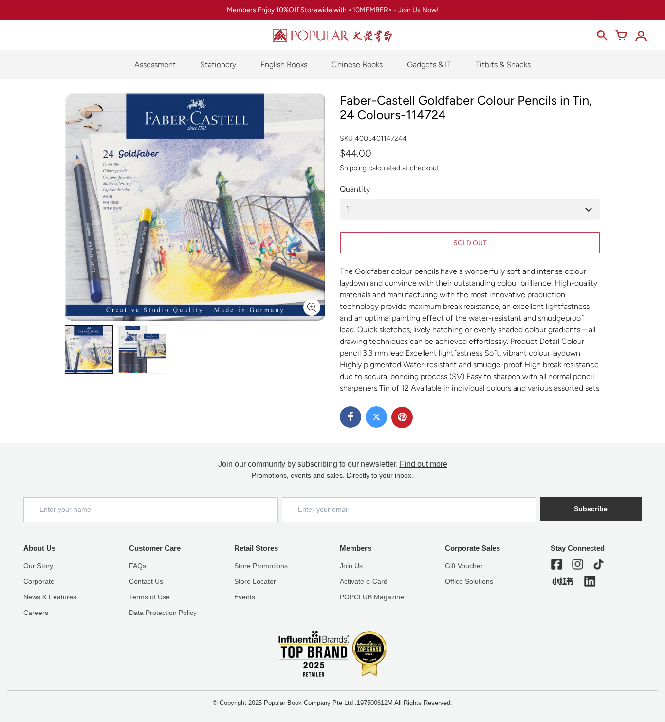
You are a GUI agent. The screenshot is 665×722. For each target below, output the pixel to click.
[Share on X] (376, 417)
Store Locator (255, 581)
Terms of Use (149, 597)
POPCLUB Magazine (372, 597)
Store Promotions (261, 566)
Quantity (355, 189)
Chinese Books (357, 64)
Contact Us (146, 581)
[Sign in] (640, 35)
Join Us (351, 566)
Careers (35, 612)
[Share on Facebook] (350, 417)
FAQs (137, 566)
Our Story (38, 566)
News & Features (49, 597)
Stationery (218, 64)
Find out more (423, 464)
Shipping (353, 168)
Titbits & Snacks (503, 64)
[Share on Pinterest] (402, 417)
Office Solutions (469, 581)
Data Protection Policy (163, 612)
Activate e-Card (364, 581)
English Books (283, 64)
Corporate (39, 581)
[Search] (601, 35)
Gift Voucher (464, 566)
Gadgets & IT (429, 64)
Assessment (155, 64)
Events (244, 597)
